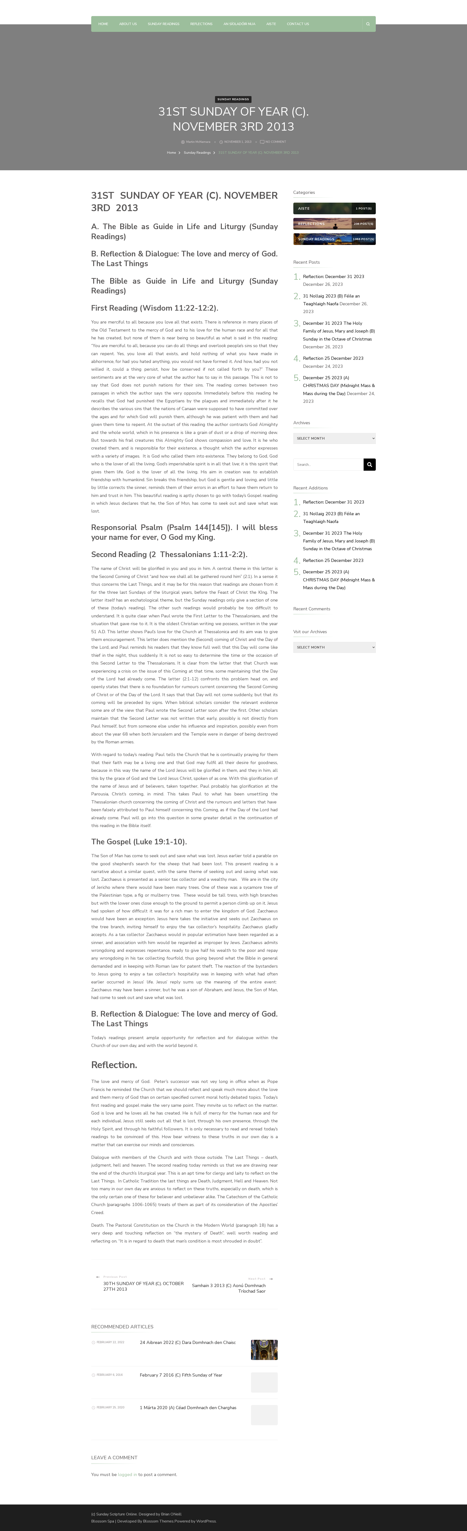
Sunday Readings (164, 24)
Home (103, 24)
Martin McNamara (198, 142)
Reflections (201, 24)
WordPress (206, 1521)
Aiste (271, 24)
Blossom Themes (158, 1521)
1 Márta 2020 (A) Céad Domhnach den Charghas (188, 1408)
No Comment (276, 142)
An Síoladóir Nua (239, 24)
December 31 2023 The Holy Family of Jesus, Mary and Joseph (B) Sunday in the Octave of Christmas (339, 331)
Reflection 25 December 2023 (333, 358)
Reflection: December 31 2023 (333, 276)
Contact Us (298, 24)
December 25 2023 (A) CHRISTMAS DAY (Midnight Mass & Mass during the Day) (339, 385)
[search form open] (367, 23)
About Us (128, 24)
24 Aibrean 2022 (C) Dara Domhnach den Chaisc (188, 1342)
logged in (127, 1474)
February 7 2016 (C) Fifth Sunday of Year (181, 1375)
